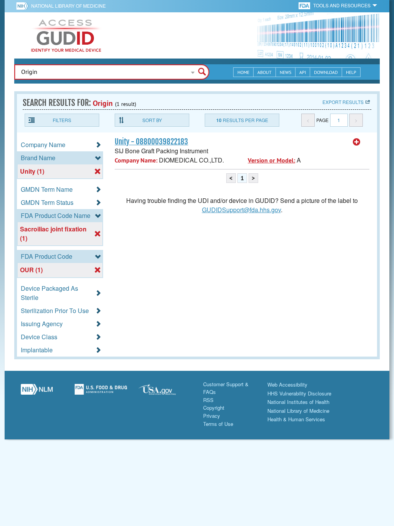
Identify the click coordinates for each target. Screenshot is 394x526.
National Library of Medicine (68, 5)
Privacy (211, 415)
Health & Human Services (296, 419)
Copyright (213, 407)
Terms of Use (218, 423)
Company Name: (136, 160)
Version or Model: (271, 160)
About (264, 72)
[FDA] (305, 5)
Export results (343, 102)
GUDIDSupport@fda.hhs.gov (241, 209)
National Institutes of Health (298, 401)
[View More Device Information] (357, 142)
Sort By (152, 120)
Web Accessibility (287, 384)
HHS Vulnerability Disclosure (299, 393)
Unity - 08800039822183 (151, 141)
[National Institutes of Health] (23, 5)
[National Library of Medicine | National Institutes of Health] (36, 392)
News (285, 72)
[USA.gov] (165, 392)
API (302, 72)
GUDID (66, 35)
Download (326, 72)
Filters (62, 120)
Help (351, 72)
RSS (208, 400)
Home (243, 72)
